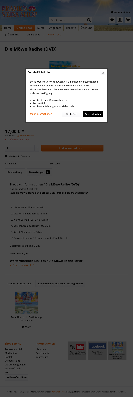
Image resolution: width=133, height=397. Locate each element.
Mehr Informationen (41, 113)
